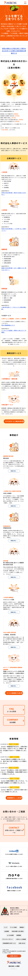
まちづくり (6, 667)
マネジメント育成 (8, 599)
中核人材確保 (12, 491)
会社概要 (7, 931)
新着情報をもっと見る (14, 798)
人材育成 (5, 491)
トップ (5, 927)
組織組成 (10, 597)
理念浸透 (10, 456)
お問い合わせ (22, 943)
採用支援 (18, 491)
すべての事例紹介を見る (14, 693)
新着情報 (19, 935)
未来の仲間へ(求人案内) (18, 931)
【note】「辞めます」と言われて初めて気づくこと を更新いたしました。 (13, 791)
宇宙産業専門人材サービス (9, 943)
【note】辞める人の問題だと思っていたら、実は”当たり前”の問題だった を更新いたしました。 (13, 761)
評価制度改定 (7, 526)
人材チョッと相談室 (21, 939)
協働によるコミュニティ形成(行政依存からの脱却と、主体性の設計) (13, 672)
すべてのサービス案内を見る (14, 421)
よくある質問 (10, 935)
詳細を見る (13, 471)
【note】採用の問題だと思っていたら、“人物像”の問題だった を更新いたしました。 (13, 782)
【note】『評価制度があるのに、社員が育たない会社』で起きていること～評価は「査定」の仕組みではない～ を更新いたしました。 (13, 749)
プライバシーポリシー (7, 939)
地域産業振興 (13, 667)
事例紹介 (22, 927)
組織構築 (5, 456)
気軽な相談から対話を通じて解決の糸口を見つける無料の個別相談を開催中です (14, 50)
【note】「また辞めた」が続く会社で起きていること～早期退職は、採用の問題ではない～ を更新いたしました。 (14, 772)
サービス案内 (13, 927)
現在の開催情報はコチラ (8, 325)
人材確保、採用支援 (9, 634)
